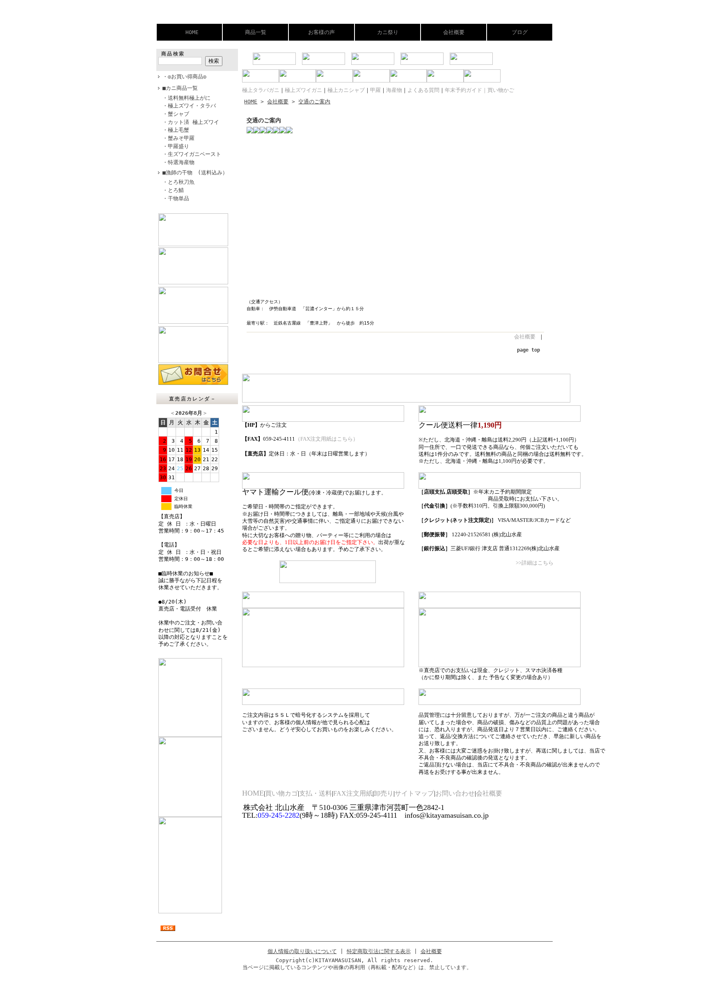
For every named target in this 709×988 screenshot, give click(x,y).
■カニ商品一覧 (180, 88)
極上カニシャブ (346, 90)
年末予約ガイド (463, 90)
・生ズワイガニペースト (191, 154)
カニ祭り (387, 32)
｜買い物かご (498, 90)
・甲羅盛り (175, 146)
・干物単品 (175, 198)
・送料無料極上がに (186, 98)
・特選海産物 (178, 162)
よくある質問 (423, 90)
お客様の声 (321, 32)
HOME (192, 32)
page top (528, 350)
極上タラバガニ (260, 90)
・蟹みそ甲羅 (178, 138)
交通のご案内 (314, 101)
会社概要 (453, 32)
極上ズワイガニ (303, 90)
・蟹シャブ (175, 114)
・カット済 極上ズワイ (190, 122)
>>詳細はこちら (534, 563)
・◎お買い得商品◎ (184, 76)
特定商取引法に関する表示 (379, 951)
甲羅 (375, 90)
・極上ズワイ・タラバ (189, 106)
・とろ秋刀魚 (178, 182)
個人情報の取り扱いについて (302, 951)
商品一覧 (255, 32)
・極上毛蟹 (175, 130)
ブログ (520, 32)
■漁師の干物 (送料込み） (195, 172)
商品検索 (173, 54)
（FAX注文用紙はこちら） (326, 439)
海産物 (394, 90)
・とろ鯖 (173, 190)
